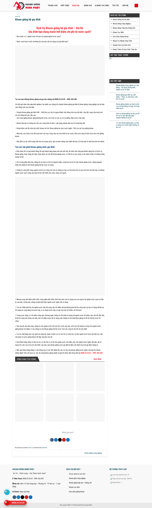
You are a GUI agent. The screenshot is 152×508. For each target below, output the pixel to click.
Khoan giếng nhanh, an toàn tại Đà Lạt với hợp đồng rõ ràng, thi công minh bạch (127, 106)
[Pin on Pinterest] (64, 440)
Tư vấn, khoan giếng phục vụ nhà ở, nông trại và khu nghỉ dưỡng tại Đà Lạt (127, 125)
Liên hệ (125, 5)
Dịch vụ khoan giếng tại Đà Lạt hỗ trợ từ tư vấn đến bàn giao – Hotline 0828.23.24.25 (127, 115)
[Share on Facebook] (52, 440)
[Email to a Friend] (60, 440)
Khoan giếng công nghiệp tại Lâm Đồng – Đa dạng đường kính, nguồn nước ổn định (127, 87)
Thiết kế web (76, 505)
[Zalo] (7, 492)
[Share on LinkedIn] (68, 440)
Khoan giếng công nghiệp (93, 453)
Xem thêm (97, 359)
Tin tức (115, 5)
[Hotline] (7, 502)
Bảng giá (88, 5)
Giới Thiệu (65, 5)
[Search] (136, 5)
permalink (44, 447)
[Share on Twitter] (56, 440)
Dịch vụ (75, 5)
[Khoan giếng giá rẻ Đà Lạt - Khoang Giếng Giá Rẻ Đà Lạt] (28, 5)
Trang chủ (53, 5)
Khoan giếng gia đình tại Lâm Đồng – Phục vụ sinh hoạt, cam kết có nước (127, 97)
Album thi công (102, 5)
